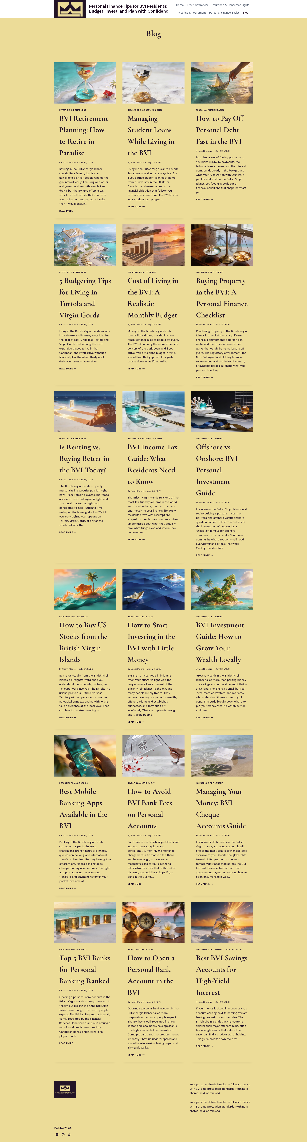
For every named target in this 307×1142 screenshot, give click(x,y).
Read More (67, 211)
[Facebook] (57, 1134)
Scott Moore (69, 162)
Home (180, 5)
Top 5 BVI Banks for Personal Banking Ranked (84, 969)
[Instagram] (63, 1134)
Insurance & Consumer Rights (230, 5)
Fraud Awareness (198, 5)
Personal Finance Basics (224, 12)
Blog (245, 12)
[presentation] (85, 83)
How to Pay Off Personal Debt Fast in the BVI (219, 130)
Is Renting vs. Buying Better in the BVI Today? (84, 458)
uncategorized (234, 949)
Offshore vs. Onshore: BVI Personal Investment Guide (217, 470)
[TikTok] (69, 1134)
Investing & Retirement (191, 12)
